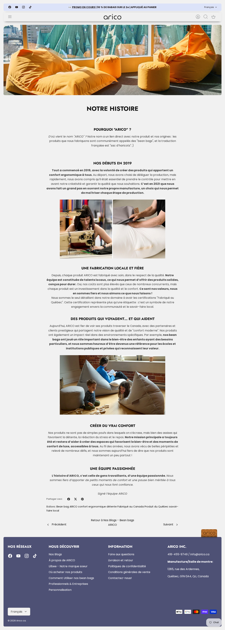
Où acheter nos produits (65, 572)
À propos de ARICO (62, 560)
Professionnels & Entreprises (68, 584)
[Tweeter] (75, 499)
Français (209, 7)
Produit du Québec (156, 506)
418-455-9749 (178, 554)
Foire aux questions (121, 554)
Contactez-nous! (120, 578)
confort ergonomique (92, 506)
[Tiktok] (30, 7)
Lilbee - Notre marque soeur (68, 566)
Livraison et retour (120, 560)
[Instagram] (23, 7)
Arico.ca (21, 620)
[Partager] (68, 499)
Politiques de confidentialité (127, 566)
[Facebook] (9, 7)
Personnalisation (60, 590)
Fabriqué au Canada (130, 506)
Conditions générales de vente (129, 572)
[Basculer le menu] (11, 17)
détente (112, 506)
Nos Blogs (55, 554)
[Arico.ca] (112, 17)
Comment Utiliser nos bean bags (71, 578)
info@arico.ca (199, 554)
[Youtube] (16, 7)
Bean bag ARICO (66, 506)
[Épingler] (82, 499)
